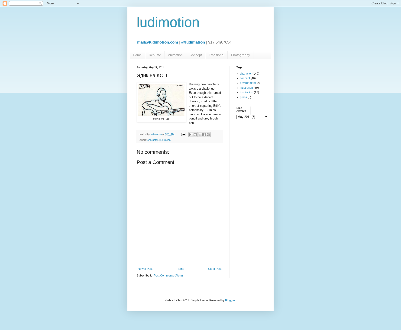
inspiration (246, 92)
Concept (196, 55)
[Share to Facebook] (204, 134)
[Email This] (190, 134)
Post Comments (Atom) (168, 275)
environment (248, 83)
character (152, 139)
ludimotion (168, 22)
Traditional (216, 55)
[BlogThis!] (195, 134)
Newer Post (145, 268)
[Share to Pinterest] (208, 134)
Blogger (230, 300)
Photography (240, 55)
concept (245, 78)
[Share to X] (199, 134)
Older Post (214, 268)
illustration (165, 139)
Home (137, 55)
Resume (155, 55)
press (243, 97)
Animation (175, 55)
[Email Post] (183, 134)
